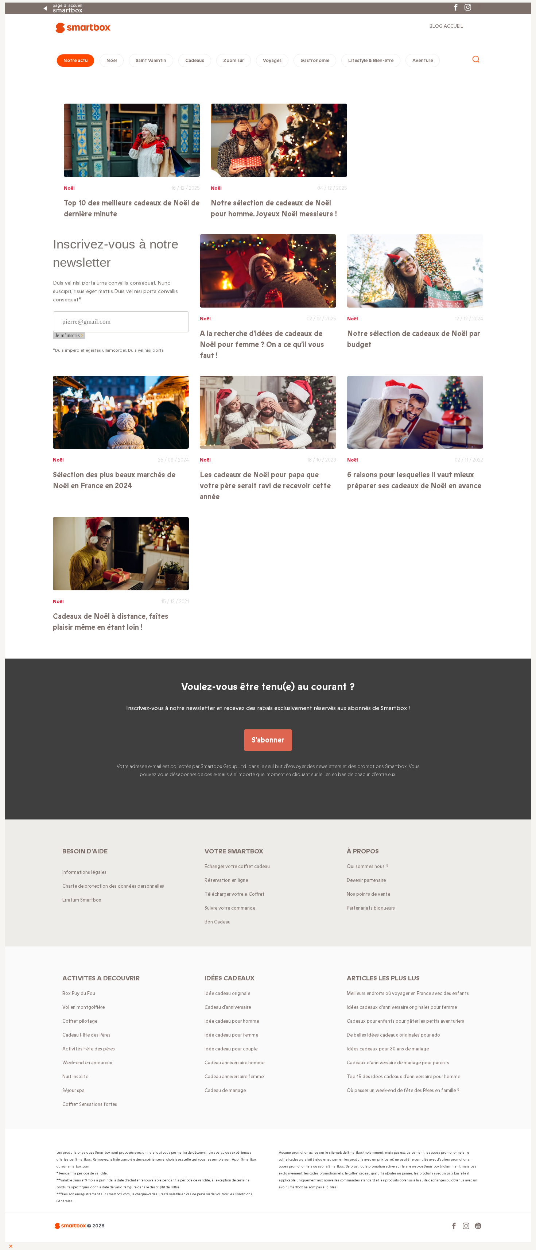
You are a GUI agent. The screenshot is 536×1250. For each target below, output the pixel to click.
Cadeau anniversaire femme (234, 1076)
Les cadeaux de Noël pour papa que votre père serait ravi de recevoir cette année (265, 486)
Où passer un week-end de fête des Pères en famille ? (403, 1090)
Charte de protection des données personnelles (113, 886)
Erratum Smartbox (81, 900)
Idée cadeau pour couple (231, 1049)
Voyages (272, 60)
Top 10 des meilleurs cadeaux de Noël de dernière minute (131, 208)
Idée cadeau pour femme (231, 1035)
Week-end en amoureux (87, 1063)
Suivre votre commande (230, 908)
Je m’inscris (68, 335)
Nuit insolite (75, 1076)
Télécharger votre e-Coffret (234, 894)
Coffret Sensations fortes (89, 1104)
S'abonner (268, 740)
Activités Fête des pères (88, 1049)
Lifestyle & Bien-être (370, 60)
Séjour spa (73, 1090)
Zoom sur (233, 60)
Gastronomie (314, 60)
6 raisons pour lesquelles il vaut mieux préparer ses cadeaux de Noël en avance (414, 480)
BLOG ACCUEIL (446, 26)
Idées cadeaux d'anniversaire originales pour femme (402, 1007)
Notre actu (75, 60)
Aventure (422, 60)
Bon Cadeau (217, 922)
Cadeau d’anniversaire (228, 1007)
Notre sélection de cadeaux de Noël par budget (413, 339)
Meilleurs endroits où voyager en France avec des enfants (408, 993)
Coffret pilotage (79, 1021)
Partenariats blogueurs (371, 908)
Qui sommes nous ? (367, 866)
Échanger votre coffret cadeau (237, 866)
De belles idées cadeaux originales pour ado (393, 1035)
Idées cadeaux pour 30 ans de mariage (388, 1049)
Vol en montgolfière (83, 1007)
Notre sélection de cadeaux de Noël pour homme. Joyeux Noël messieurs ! (274, 208)
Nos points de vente (368, 894)
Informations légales (84, 872)
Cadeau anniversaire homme (234, 1063)
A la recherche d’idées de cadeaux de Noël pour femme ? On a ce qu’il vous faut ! (262, 344)
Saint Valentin (151, 60)
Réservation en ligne (226, 880)
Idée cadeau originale (227, 993)
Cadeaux (194, 60)
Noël (111, 60)
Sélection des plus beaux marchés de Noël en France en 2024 (114, 480)
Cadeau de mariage (225, 1090)
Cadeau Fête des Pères (86, 1035)
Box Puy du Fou (78, 993)
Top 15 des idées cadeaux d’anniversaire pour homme (403, 1076)
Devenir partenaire (366, 880)
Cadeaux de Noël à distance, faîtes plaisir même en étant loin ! (110, 622)
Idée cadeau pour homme (232, 1021)
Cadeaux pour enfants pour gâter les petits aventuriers (405, 1021)
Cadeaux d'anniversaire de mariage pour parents (398, 1063)
